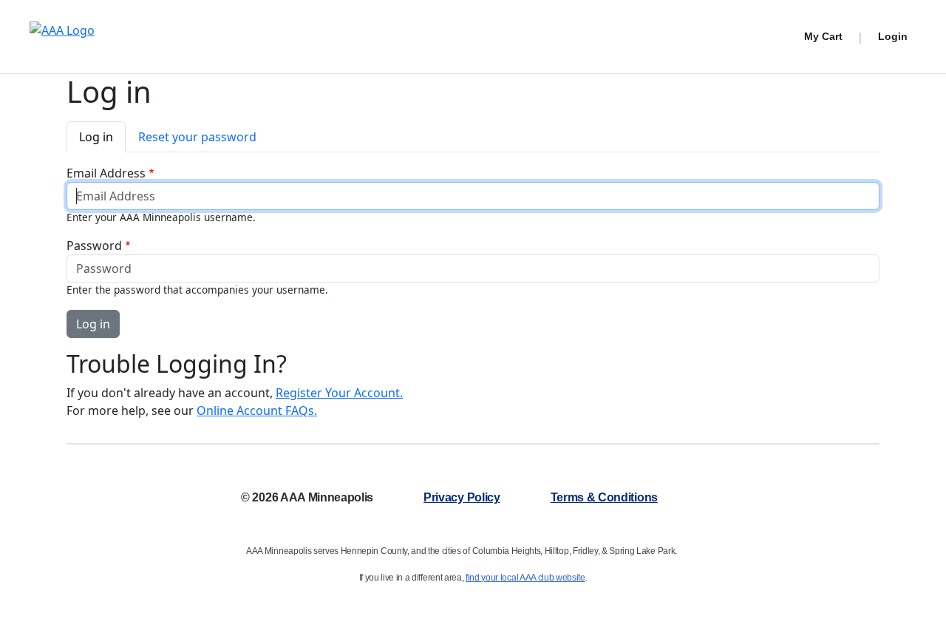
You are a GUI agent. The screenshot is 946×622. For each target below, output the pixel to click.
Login (893, 36)
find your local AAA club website (525, 577)
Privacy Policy (461, 497)
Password (94, 245)
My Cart (823, 36)
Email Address (106, 173)
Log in (96, 137)
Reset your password (197, 137)
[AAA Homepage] (62, 36)
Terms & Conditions (604, 497)
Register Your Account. (339, 393)
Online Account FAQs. (257, 410)
